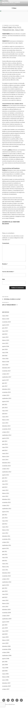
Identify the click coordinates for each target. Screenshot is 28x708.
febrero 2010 (5, 603)
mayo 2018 (5, 352)
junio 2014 (5, 444)
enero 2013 (5, 496)
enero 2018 (5, 364)
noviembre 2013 (6, 465)
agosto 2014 (5, 438)
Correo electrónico (8, 271)
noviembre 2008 (6, 649)
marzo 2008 (5, 674)
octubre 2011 (5, 542)
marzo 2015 (5, 416)
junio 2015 (5, 407)
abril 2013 (4, 487)
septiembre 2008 (6, 655)
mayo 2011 (5, 557)
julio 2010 (4, 588)
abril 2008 (4, 670)
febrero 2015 (5, 420)
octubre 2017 (5, 374)
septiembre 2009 (6, 618)
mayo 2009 (5, 631)
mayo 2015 (5, 410)
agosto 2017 (5, 380)
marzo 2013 (5, 490)
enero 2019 (5, 343)
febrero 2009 (5, 640)
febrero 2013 (5, 493)
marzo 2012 (5, 527)
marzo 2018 (5, 358)
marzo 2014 (5, 453)
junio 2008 (5, 664)
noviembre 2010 (6, 576)
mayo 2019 (5, 331)
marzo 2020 (5, 315)
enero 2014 (5, 459)
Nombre (5, 264)
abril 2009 (4, 634)
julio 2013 (4, 478)
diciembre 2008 (6, 646)
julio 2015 (4, 404)
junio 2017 (4, 386)
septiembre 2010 (6, 582)
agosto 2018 (5, 346)
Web (3, 279)
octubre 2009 (5, 615)
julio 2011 (4, 551)
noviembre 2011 (6, 539)
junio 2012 (4, 517)
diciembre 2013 (6, 462)
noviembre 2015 (6, 392)
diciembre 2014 (6, 426)
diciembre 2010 (6, 573)
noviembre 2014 (6, 429)
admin (17, 25)
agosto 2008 (5, 658)
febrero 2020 (5, 319)
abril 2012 (4, 524)
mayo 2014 (5, 447)
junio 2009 (5, 628)
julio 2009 (4, 625)
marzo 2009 (5, 637)
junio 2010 (5, 591)
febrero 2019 (5, 340)
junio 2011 (4, 554)
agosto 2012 (5, 511)
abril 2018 (4, 355)
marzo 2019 (5, 337)
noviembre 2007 (6, 686)
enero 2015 (5, 423)
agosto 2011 (5, 548)
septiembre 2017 (6, 377)
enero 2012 (5, 533)
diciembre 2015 (6, 389)
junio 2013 (4, 481)
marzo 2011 (5, 563)
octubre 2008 (5, 652)
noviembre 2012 (6, 502)
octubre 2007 (5, 689)
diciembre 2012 (6, 499)
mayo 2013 (5, 484)
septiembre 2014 (6, 435)
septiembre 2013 (6, 472)
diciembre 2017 (6, 367)
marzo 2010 (5, 600)
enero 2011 (5, 570)
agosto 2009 (5, 622)
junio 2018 (5, 349)
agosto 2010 (5, 585)
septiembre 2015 (6, 398)
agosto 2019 (5, 325)
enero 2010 (5, 606)
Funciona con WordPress (8, 704)
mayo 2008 (5, 667)
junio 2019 (5, 328)
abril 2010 (4, 597)
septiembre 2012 (6, 508)
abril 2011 (4, 560)
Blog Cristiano (11, 2)
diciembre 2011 (6, 536)
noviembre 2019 (6, 322)
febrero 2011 (5, 566)
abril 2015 (4, 413)
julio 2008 (4, 661)
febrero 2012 (5, 530)
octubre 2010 (5, 579)
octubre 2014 (5, 432)
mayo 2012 (5, 521)
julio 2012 (4, 514)
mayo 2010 (5, 594)
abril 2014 (4, 450)
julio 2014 (4, 441)
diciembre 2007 (6, 683)
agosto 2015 (5, 401)
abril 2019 (4, 334)
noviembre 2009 (6, 612)
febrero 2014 (5, 456)
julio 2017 (4, 383)
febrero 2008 (5, 677)
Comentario (5, 243)
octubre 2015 (5, 395)
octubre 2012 (5, 505)
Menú (14, 8)
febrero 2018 (5, 361)
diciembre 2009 (6, 609)
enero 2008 (5, 680)
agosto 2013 (5, 475)
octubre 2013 (5, 468)
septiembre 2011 (6, 545)
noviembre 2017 (6, 371)
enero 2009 (5, 643)
